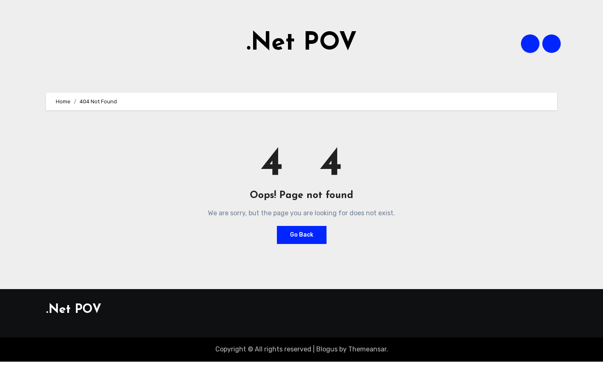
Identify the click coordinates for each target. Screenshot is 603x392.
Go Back (301, 234)
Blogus (327, 349)
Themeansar (367, 349)
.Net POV (302, 43)
